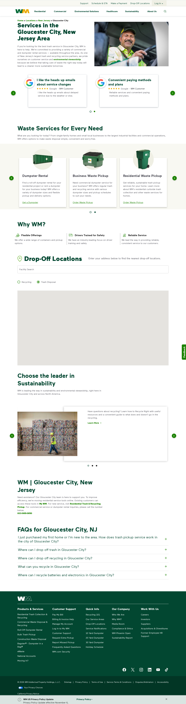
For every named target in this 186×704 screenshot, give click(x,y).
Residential (40, 11)
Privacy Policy (81, 682)
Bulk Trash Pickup (26, 634)
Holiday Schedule (94, 647)
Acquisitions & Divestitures (154, 628)
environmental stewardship (67, 59)
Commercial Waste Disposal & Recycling (32, 623)
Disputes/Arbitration (144, 682)
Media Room (118, 623)
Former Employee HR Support (152, 634)
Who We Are (118, 614)
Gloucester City (61, 20)
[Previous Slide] (11, 178)
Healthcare (112, 11)
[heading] (92, 539)
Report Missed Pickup (63, 642)
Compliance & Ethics (122, 628)
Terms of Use (97, 682)
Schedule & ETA (100, 3)
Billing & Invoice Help (63, 619)
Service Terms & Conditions (119, 682)
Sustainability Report (122, 637)
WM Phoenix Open (121, 633)
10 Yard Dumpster (95, 633)
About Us (152, 11)
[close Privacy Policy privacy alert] (166, 699)
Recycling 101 (93, 614)
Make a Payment (119, 3)
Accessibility (163, 682)
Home (21, 20)
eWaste (20, 651)
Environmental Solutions (87, 11)
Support (84, 3)
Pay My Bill (57, 614)
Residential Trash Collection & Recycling (32, 616)
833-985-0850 (24, 513)
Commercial (60, 11)
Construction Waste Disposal (31, 639)
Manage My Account (62, 623)
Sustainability (132, 11)
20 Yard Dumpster (95, 637)
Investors (145, 619)
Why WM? (117, 619)
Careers (145, 614)
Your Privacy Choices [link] (33, 687)
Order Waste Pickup (83, 202)
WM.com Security (61, 651)
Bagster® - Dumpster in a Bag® (30, 645)
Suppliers (145, 623)
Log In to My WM (60, 628)
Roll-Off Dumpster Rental (29, 629)
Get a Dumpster (30, 202)
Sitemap (67, 682)
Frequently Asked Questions (66, 647)
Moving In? (22, 660)
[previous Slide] (13, 93)
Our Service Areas (95, 619)
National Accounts (26, 656)
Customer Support (61, 633)
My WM (43, 503)
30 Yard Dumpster (95, 642)
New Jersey (45, 20)
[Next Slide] (174, 178)
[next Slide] (172, 93)
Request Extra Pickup (63, 637)
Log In (158, 3)
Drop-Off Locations (140, 3)
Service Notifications (96, 628)
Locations (32, 20)
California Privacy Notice (28, 693)
